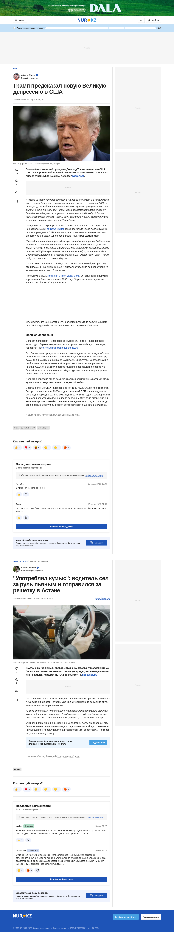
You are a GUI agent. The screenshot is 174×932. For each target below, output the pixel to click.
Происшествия (20, 561)
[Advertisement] (87, 47)
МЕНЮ (22, 20)
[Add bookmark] (16, 201)
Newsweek (78, 176)
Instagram (98, 543)
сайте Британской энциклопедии (59, 347)
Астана (17, 769)
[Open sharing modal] (16, 192)
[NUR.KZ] (87, 20)
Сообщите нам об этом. (68, 415)
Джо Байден (43, 428)
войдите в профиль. (94, 475)
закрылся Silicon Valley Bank (63, 275)
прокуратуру (89, 674)
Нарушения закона (39, 561)
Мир (15, 69)
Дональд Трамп (28, 428)
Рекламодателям (151, 917)
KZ (141, 20)
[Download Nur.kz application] (87, 8)
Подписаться (98, 742)
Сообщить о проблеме (125, 917)
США (16, 428)
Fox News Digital (54, 229)
